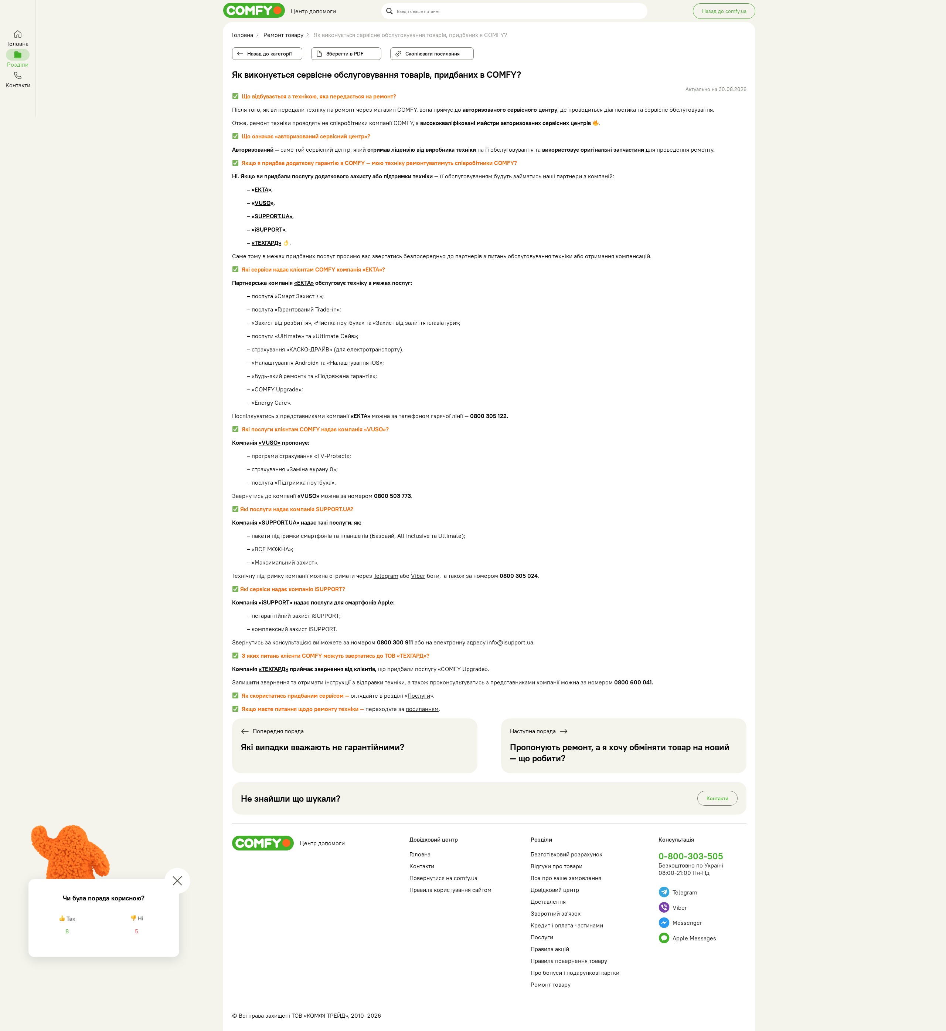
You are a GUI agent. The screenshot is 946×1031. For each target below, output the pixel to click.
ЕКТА (261, 189)
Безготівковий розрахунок (566, 854)
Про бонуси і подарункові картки (575, 972)
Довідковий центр (433, 839)
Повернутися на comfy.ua (443, 878)
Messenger (687, 922)
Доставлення (548, 901)
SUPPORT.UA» (273, 216)
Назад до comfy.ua (724, 11)
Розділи (541, 839)
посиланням (422, 708)
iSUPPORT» (270, 229)
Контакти (717, 798)
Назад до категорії (269, 53)
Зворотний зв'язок (556, 913)
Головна (420, 854)
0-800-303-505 (691, 856)
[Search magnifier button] (389, 11)
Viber (418, 575)
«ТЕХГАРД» (266, 242)
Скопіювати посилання (430, 52)
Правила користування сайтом (450, 889)
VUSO (262, 202)
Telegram (386, 575)
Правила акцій (550, 949)
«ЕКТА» (304, 282)
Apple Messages (694, 938)
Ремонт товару (551, 984)
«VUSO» (269, 442)
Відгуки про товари (556, 866)
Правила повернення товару (569, 960)
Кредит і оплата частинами (567, 925)
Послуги (419, 695)
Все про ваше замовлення (566, 878)
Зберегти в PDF (345, 53)
